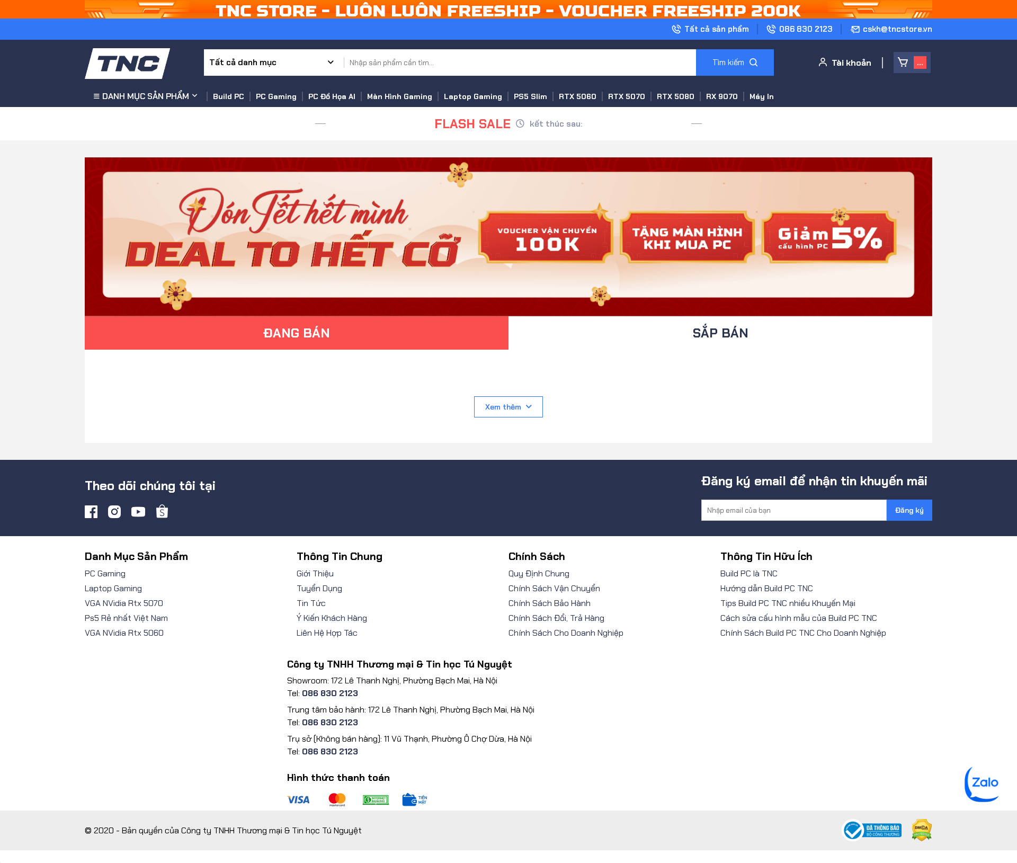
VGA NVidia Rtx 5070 (124, 603)
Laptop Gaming (113, 588)
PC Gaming (105, 573)
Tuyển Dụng (319, 588)
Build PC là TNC (749, 573)
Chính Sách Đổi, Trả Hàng (556, 618)
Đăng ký (909, 510)
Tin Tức (311, 603)
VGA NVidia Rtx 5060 (124, 632)
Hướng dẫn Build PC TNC (766, 588)
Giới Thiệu (315, 573)
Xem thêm (503, 407)
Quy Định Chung (538, 573)
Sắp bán (720, 333)
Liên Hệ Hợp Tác (327, 632)
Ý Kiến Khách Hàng (332, 618)
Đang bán (296, 333)
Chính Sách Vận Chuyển (554, 588)
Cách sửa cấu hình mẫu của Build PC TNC (798, 618)
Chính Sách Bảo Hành (549, 603)
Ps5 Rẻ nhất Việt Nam (126, 618)
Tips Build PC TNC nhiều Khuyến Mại (787, 603)
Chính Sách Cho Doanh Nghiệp (565, 632)
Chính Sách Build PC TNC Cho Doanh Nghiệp (803, 632)
